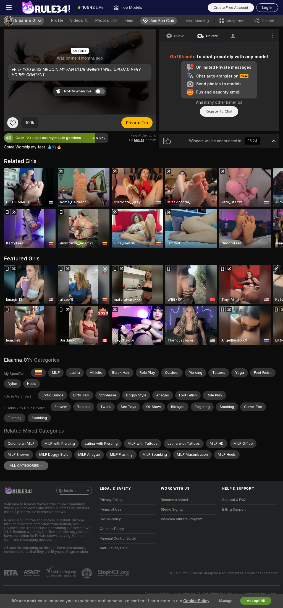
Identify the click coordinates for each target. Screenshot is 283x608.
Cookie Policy (196, 601)
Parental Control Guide (118, 538)
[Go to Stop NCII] (114, 573)
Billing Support (234, 509)
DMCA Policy (110, 519)
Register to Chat (219, 111)
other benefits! (228, 102)
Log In (267, 8)
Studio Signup (172, 509)
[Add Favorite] (12, 122)
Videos (79, 20)
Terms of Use (110, 509)
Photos (106, 20)
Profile (57, 20)
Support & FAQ (234, 500)
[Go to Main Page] (45, 7)
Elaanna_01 (16, 360)
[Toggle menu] (9, 7)
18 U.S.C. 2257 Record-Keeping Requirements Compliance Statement (223, 573)
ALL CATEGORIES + (26, 465)
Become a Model (174, 500)
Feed (128, 20)
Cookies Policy (112, 529)
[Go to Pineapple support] (87, 573)
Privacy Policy (111, 500)
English (70, 490)
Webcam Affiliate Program (181, 519)
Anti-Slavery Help (114, 548)
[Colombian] (38, 372)
